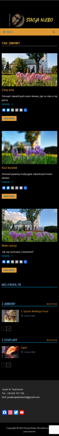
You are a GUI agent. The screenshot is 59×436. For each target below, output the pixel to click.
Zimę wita (8, 90)
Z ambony (8, 304)
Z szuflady (9, 340)
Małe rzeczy (9, 245)
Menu (9, 31)
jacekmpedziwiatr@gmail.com (23, 397)
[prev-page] (4, 329)
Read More (9, 118)
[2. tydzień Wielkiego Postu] (10, 311)
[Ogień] (10, 348)
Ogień (24, 347)
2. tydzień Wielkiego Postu (34, 311)
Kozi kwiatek (9, 168)
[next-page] (9, 329)
